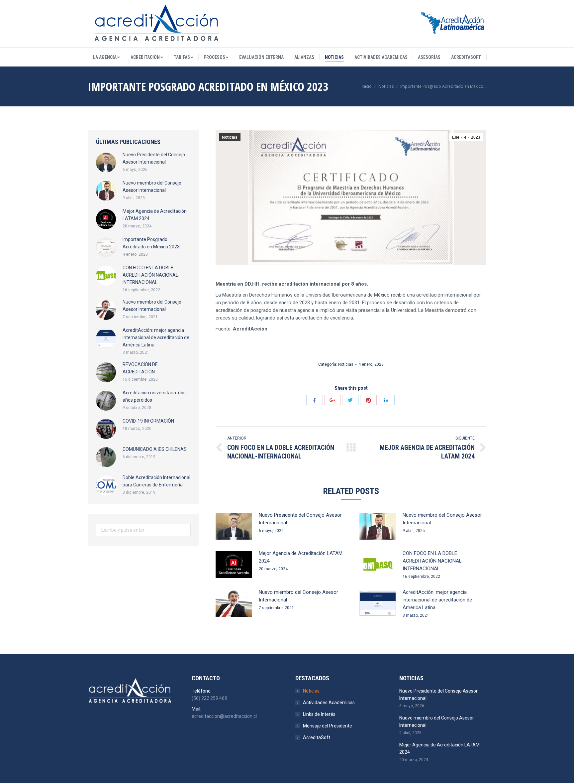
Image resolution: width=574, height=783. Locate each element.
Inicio (367, 86)
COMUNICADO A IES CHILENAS (155, 449)
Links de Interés (319, 714)
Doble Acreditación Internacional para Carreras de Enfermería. (156, 481)
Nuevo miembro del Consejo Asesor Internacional (442, 519)
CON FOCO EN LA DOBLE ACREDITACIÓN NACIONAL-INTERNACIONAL (433, 561)
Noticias (386, 86)
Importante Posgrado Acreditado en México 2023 (151, 243)
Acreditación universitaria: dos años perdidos (154, 396)
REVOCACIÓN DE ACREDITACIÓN (140, 368)
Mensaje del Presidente (327, 725)
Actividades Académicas (329, 702)
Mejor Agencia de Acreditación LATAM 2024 (300, 557)
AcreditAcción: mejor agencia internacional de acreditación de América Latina (437, 599)
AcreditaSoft (316, 737)
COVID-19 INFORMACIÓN (148, 421)
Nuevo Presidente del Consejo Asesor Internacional (300, 519)
